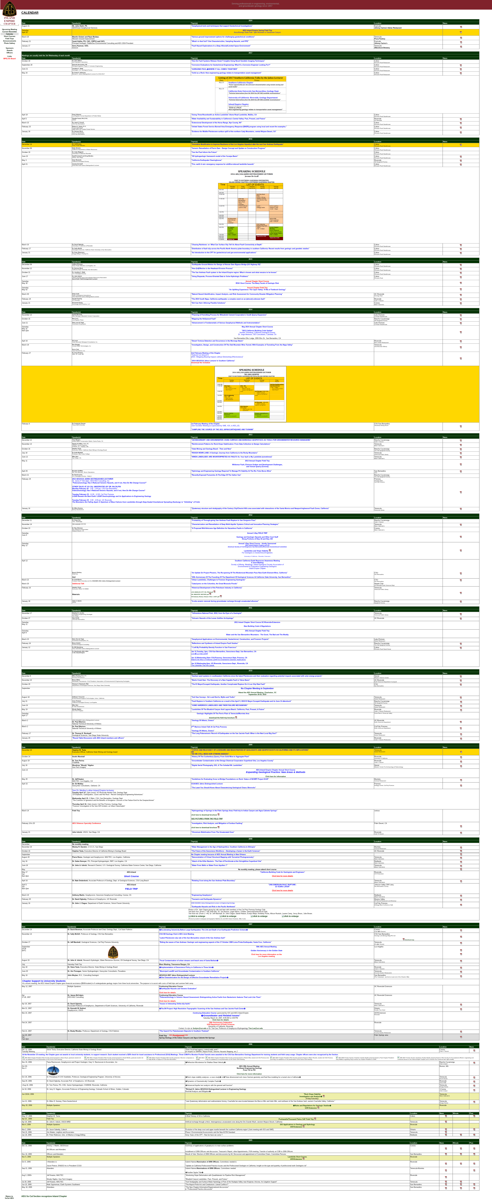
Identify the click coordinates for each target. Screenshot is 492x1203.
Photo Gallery (9, 43)
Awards (10, 50)
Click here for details (220, 1020)
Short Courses (9, 36)
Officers (10, 53)
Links (9, 56)
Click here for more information (249, 1074)
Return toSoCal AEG (9, 1197)
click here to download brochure (204, 815)
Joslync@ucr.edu (199, 1028)
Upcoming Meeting (9, 29)
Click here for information (275, 776)
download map (409, 939)
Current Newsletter (9, 32)
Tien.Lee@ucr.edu (255, 1028)
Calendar (9, 34)
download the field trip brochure (222, 718)
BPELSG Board (9, 59)
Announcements (9, 41)
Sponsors (9, 48)
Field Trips (9, 39)
